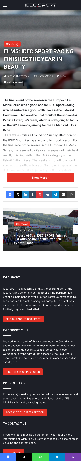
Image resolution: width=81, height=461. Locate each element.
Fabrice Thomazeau (18, 76)
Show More (40, 177)
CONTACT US (13, 452)
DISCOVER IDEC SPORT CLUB (23, 371)
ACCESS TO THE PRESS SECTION (25, 412)
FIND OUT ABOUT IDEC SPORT (23, 319)
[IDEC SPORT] (40, 5)
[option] (40, 229)
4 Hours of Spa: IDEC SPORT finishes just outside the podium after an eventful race (40, 239)
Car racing (12, 44)
